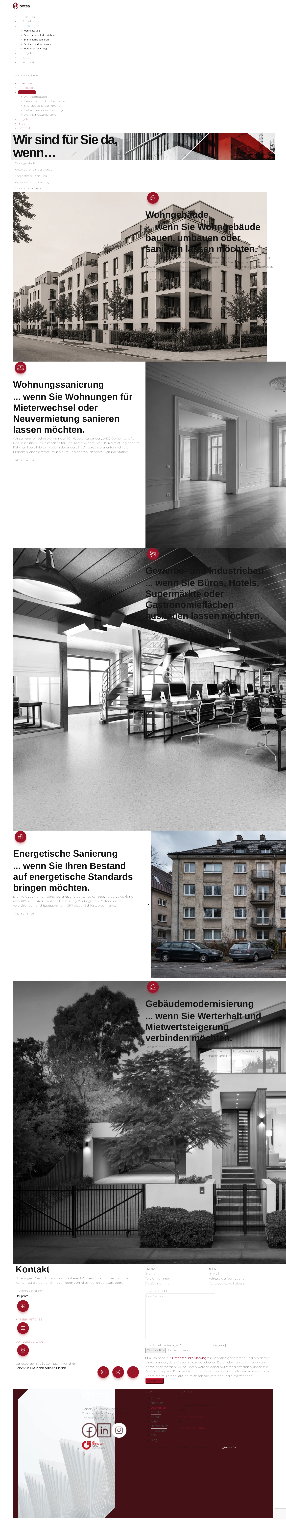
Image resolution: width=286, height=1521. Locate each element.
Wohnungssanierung (35, 48)
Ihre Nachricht (156, 1291)
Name (150, 1268)
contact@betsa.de (29, 1341)
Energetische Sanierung (37, 39)
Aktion (155, 1421)
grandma (228, 1447)
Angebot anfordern (31, 1290)
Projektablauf (32, 21)
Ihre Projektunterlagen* (163, 1345)
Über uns (29, 17)
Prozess (156, 1398)
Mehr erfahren (157, 279)
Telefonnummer (157, 1278)
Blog (26, 58)
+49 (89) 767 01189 (29, 1319)
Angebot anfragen (27, 75)
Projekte (28, 53)
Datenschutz (159, 1426)
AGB (154, 1435)
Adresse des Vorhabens (226, 1278)
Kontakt (28, 62)
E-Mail (213, 1268)
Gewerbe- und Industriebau (39, 35)
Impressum (159, 1431)
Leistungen (31, 26)
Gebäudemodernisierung (38, 44)
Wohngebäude (32, 30)
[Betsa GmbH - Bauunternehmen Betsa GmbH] (21, 6)
